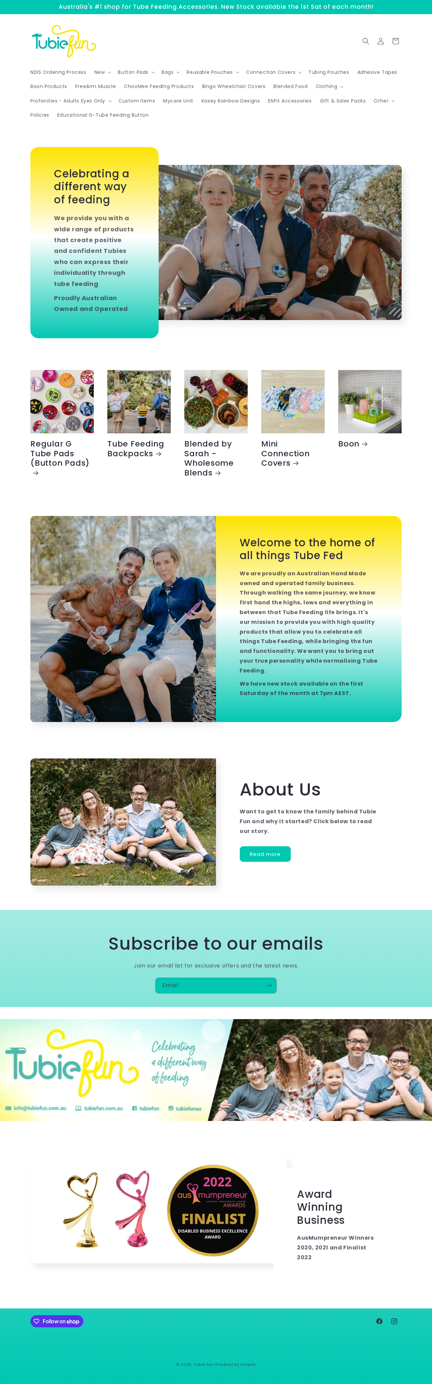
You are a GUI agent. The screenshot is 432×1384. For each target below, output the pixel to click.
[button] (102, 72)
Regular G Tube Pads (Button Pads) (60, 454)
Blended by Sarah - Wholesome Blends (209, 458)
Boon (348, 444)
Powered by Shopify (235, 1364)
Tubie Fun (204, 1364)
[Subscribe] (269, 985)
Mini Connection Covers (285, 453)
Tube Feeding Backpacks (135, 449)
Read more (265, 854)
